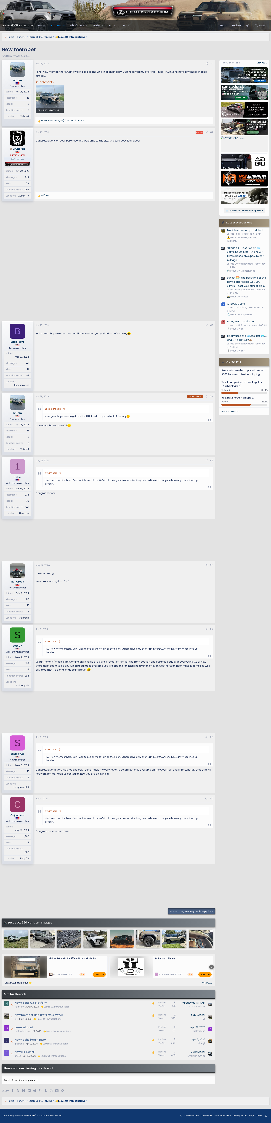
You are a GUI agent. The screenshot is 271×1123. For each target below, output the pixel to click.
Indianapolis (22, 685)
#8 (211, 737)
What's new (77, 25)
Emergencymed (196, 1055)
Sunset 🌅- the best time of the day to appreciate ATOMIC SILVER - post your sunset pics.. (246, 282)
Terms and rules (222, 1115)
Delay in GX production (241, 321)
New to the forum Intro (30, 1040)
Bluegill (201, 1043)
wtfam (8, 56)
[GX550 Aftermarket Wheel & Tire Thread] (148, 939)
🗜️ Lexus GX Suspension (240, 314)
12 (28, 369)
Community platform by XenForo (32, 1115)
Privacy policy (240, 1115)
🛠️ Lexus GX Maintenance (241, 270)
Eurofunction (164, 974)
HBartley (19, 1006)
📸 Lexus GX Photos (237, 296)
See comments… (230, 411)
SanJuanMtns (21, 385)
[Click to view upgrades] (17, 164)
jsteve (18, 1055)
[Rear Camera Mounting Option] (201, 939)
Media (96, 25)
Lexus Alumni (24, 1027)
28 (27, 842)
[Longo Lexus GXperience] (42, 939)
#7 (211, 629)
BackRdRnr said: (53, 408)
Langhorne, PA (21, 787)
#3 (211, 325)
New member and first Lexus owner (39, 1015)
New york (24, 513)
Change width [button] (191, 1115)
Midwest (24, 116)
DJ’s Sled (57, 974)
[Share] (207, 63)
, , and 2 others (62, 120)
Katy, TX (24, 858)
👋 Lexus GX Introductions (55, 1006)
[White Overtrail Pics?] (95, 939)
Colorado (24, 617)
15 (28, 605)
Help (251, 1115)
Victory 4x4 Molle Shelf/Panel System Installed (72, 958)
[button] (64, 25)
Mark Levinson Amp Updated (245, 230)
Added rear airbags (165, 958)
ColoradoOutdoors (195, 1006)
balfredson (21, 1031)
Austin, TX (23, 195)
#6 (211, 565)
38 (27, 500)
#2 (211, 132)
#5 (211, 460)
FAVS (125, 25)
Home (41, 25)
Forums (56, 25)
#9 (211, 798)
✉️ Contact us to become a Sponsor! (244, 210)
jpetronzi (19, 1043)
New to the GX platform (31, 1003)
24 (27, 183)
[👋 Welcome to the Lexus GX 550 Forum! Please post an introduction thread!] (16, 939)
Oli (16, 1019)
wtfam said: (51, 473)
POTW (112, 25)
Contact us (206, 1115)
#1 (211, 63)
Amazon (100, 974)
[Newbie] (174, 939)
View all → (262, 63)
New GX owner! (25, 1052)
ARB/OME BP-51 (236, 304)
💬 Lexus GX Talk (236, 328)
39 (27, 669)
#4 (211, 396)
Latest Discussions (239, 222)
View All (207, 982)
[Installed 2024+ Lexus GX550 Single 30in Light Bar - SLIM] (69, 939)
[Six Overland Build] (121, 939)
